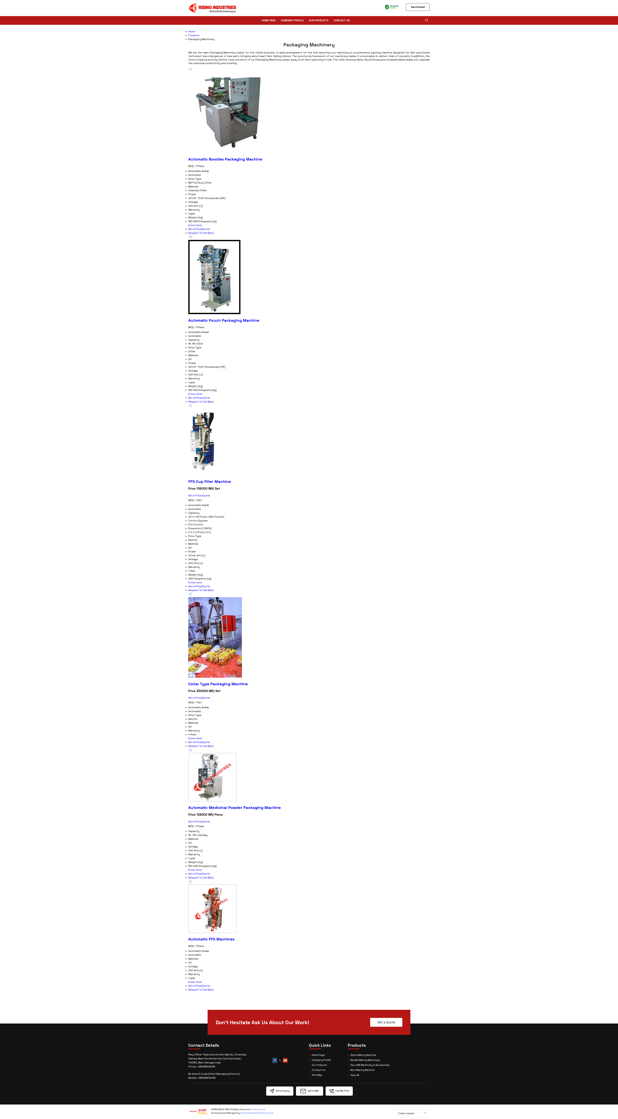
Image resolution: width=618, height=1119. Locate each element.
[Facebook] (274, 1062)
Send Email (418, 7)
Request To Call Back (201, 233)
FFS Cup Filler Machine (209, 481)
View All (355, 1075)
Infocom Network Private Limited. (257, 1113)
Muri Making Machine (363, 1070)
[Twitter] (280, 1062)
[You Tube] (285, 1062)
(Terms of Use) (258, 1109)
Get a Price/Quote (199, 229)
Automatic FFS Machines (211, 939)
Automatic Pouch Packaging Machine (223, 320)
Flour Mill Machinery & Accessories (370, 1065)
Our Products (318, 20)
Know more (195, 225)
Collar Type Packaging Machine (218, 683)
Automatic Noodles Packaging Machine (225, 159)
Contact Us (342, 20)
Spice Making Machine (363, 1055)
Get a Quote (386, 1022)
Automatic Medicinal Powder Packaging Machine (234, 807)
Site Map (317, 1074)
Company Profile (292, 20)
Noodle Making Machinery (365, 1060)
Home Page (269, 20)
